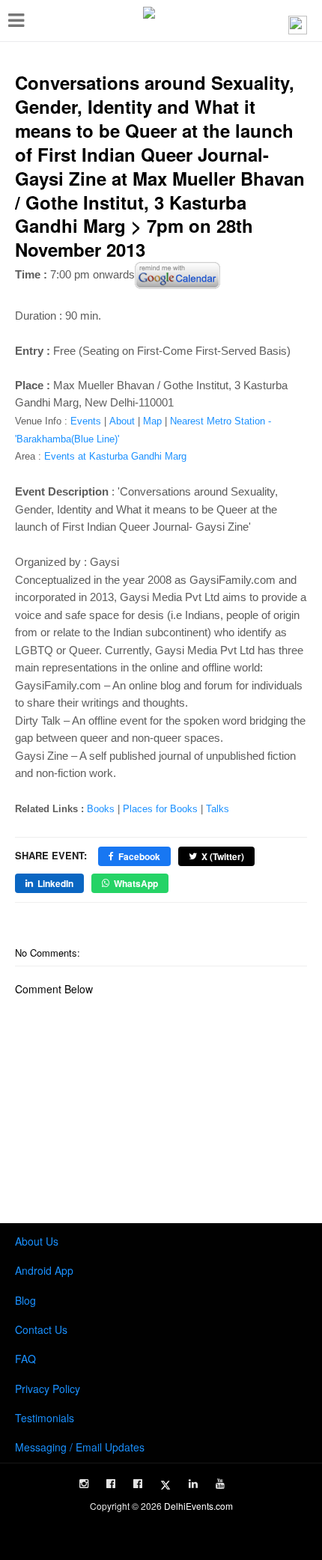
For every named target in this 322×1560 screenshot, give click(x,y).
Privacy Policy (47, 1388)
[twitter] (165, 1485)
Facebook (139, 856)
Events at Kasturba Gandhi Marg (115, 456)
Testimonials (44, 1417)
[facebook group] (137, 1483)
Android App (44, 1270)
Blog (25, 1300)
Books (101, 808)
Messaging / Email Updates (80, 1446)
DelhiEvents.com (198, 1505)
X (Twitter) (222, 856)
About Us (36, 1241)
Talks (217, 808)
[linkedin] (193, 1483)
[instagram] (83, 1483)
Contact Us (41, 1329)
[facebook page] (110, 1483)
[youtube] (220, 1483)
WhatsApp (136, 883)
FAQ (25, 1358)
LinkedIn (55, 883)
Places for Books (160, 808)
